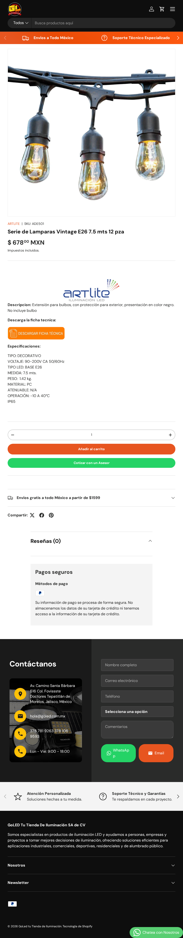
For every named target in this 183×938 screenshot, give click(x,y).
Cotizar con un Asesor (92, 463)
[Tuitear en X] (32, 515)
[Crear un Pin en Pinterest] (51, 515)
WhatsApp (121, 753)
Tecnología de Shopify (77, 926)
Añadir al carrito (91, 449)
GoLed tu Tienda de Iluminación (40, 926)
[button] (162, 9)
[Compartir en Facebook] (41, 515)
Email (159, 753)
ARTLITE (14, 224)
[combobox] (91, 23)
